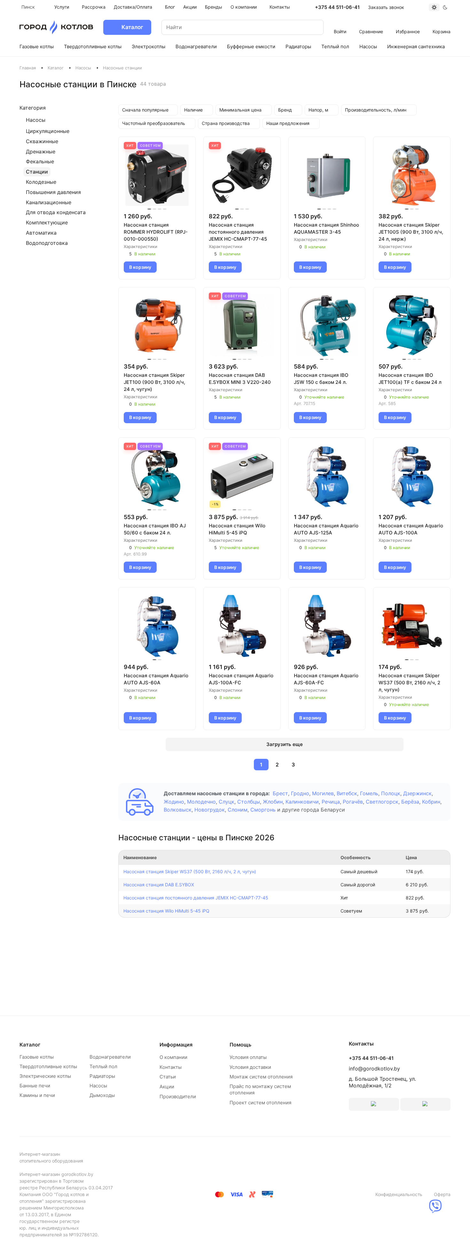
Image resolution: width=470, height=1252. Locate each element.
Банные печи (35, 1086)
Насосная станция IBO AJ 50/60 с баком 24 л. (155, 529)
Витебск (347, 793)
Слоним (237, 809)
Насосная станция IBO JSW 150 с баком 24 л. (321, 378)
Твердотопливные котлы (48, 1066)
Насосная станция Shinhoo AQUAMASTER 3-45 (326, 228)
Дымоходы (102, 1095)
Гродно (300, 793)
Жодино (174, 801)
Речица (331, 801)
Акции (167, 1087)
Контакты (171, 1067)
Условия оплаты (248, 1057)
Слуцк (226, 801)
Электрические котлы (45, 1076)
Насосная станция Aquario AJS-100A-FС (241, 679)
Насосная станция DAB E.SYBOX (158, 884)
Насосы (83, 67)
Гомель (369, 793)
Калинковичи (302, 801)
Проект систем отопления (260, 1103)
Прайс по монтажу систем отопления (260, 1089)
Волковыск (178, 809)
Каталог (56, 67)
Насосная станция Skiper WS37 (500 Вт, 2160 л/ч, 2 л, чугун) (409, 683)
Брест (280, 793)
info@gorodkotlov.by (374, 1068)
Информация (176, 1044)
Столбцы (248, 801)
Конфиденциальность (398, 1194)
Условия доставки (250, 1067)
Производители (178, 1096)
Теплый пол (103, 1066)
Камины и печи (37, 1095)
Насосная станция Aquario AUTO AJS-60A (156, 679)
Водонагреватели (110, 1057)
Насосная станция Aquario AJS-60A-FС (326, 679)
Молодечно (201, 801)
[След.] (308, 764)
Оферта (442, 1194)
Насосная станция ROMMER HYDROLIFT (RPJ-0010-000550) (156, 232)
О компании (173, 1057)
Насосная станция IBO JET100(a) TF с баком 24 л (410, 378)
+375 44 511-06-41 (337, 7)
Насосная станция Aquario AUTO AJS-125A (326, 529)
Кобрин (431, 801)
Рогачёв (353, 801)
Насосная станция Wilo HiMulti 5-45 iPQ (237, 529)
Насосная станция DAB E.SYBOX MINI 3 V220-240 (240, 378)
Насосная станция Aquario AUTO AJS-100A (411, 529)
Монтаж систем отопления (261, 1077)
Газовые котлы (37, 1057)
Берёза (410, 801)
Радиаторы (102, 1076)
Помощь (240, 1044)
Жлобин (273, 801)
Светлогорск (382, 801)
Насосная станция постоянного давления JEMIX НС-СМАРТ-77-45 (238, 232)
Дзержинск (417, 793)
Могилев (323, 793)
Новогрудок (209, 809)
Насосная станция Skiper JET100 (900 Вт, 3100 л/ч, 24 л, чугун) (154, 382)
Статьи (168, 1077)
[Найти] (312, 27)
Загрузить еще (284, 744)
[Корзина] (441, 23)
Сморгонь (263, 809)
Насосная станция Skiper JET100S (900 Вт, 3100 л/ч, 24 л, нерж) (411, 232)
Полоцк (390, 793)
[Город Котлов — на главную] (56, 27)
